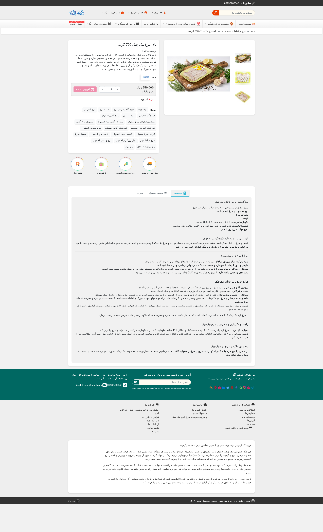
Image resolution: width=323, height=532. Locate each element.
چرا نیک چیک (152, 420)
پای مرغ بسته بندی (146, 146)
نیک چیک (142, 109)
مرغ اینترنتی (89, 109)
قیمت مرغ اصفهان (99, 134)
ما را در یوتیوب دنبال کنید (232, 388)
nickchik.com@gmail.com (90, 385)
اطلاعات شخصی (247, 409)
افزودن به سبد (85, 89)
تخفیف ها (250, 424)
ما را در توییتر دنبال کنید (228, 388)
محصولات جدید (199, 413)
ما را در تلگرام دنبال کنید (253, 388)
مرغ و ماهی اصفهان (102, 140)
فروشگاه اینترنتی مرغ (124, 109)
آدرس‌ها (251, 420)
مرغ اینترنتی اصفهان (91, 128)
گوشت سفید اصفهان (122, 134)
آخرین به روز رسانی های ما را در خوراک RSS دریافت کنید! (211, 388)
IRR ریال (160, 12)
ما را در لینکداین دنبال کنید (223, 388)
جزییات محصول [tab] (158, 193)
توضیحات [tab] (180, 193)
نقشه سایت (153, 428)
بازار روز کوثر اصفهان (126, 140)
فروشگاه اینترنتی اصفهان (143, 128)
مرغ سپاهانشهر (147, 140)
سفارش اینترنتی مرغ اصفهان (141, 122)
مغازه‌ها (155, 431)
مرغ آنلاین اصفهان (110, 116)
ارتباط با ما (153, 424)
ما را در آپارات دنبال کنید (248, 388)
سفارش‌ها (250, 413)
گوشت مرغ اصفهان (145, 134)
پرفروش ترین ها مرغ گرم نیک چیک (189, 417)
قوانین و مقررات (150, 417)
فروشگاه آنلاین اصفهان (116, 128)
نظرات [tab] (140, 193)
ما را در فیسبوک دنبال (236, 388)
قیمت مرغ (104, 109)
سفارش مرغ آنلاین (85, 122)
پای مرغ (129, 146)
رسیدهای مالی (248, 417)
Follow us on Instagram (244, 388)
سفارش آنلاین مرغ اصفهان (110, 122)
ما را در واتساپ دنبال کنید (240, 388)
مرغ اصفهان (129, 116)
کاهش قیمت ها (199, 409)
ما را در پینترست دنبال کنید (215, 388)
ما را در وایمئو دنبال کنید (219, 388)
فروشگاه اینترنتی (147, 116)
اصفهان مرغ (80, 134)
